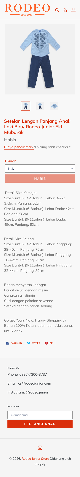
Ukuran (10, 161)
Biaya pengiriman (19, 147)
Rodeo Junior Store (35, 458)
